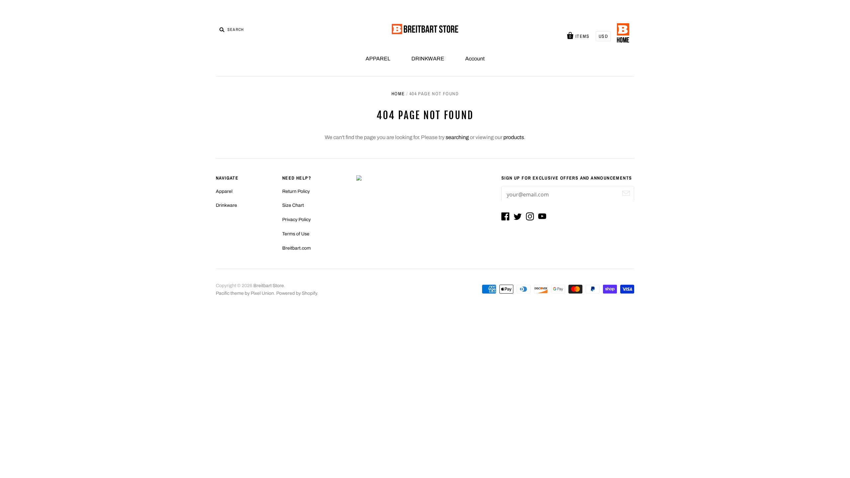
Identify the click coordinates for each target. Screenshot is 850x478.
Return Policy (296, 191)
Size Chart (293, 205)
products (513, 137)
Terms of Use (295, 233)
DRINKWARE (427, 58)
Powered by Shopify (296, 293)
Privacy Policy (296, 219)
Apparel (224, 191)
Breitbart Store (268, 285)
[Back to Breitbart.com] (623, 33)
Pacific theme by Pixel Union (245, 293)
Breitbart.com (296, 248)
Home (398, 94)
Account (475, 58)
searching (457, 137)
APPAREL (378, 58)
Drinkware (226, 205)
